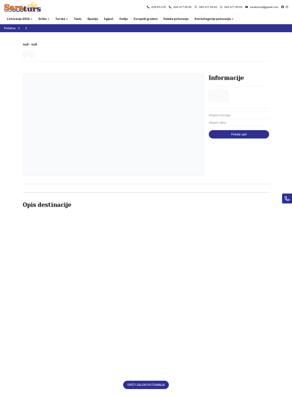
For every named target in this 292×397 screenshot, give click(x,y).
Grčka (42, 19)
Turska (60, 19)
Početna (9, 28)
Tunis (77, 19)
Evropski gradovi (146, 19)
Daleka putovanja (176, 19)
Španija (92, 19)
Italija (123, 19)
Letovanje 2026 (18, 19)
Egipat (108, 19)
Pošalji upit (239, 134)
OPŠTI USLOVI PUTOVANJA (146, 384)
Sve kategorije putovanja (212, 19)
